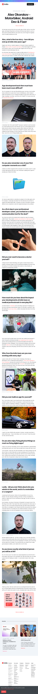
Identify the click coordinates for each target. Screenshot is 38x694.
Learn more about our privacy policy (7, 689)
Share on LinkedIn (19, 25)
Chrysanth (22, 363)
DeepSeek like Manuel (8, 97)
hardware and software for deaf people (23, 219)
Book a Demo (30, 4)
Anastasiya (12, 305)
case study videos (13, 309)
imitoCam (8, 344)
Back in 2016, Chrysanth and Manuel (14, 46)
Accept (3, 691)
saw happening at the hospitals (26, 340)
